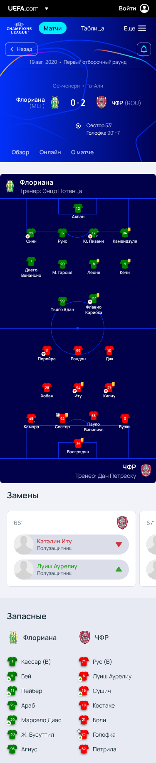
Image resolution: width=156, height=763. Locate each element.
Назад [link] (24, 49)
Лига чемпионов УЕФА (19, 28)
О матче (82, 152)
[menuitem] (55, 28)
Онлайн (50, 152)
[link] (52, 28)
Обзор (21, 152)
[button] (133, 28)
